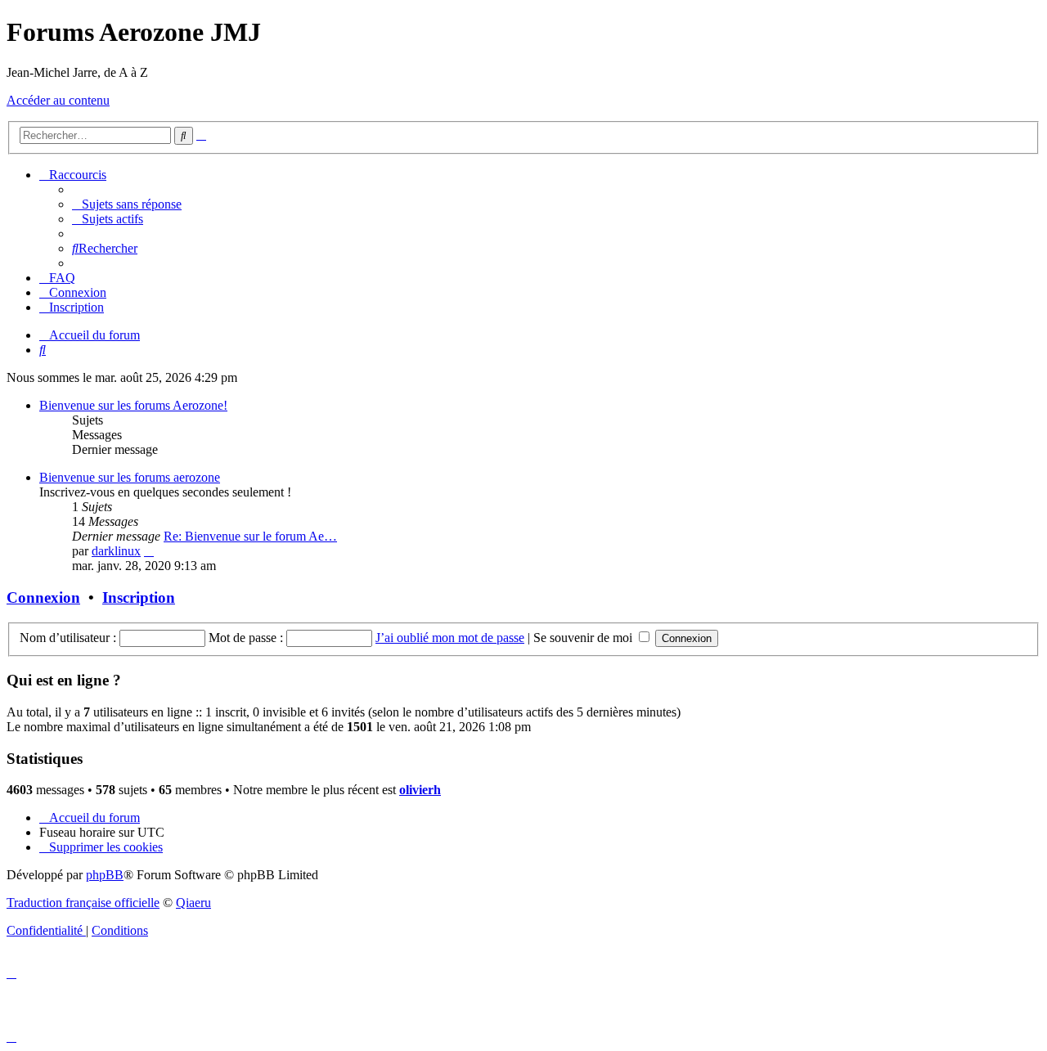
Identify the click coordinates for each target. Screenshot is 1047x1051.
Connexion (43, 597)
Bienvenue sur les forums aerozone (129, 477)
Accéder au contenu (58, 100)
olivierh (420, 790)
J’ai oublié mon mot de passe (449, 638)
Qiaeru (193, 903)
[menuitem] (127, 204)
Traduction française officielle (83, 903)
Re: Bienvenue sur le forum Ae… (250, 536)
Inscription (138, 597)
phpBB (105, 875)
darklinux (116, 551)
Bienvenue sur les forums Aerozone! (133, 405)
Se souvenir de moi (584, 638)
